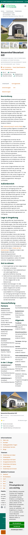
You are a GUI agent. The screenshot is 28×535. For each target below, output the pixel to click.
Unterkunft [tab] (5, 84)
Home (2, 11)
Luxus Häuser (7, 466)
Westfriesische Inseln (8, 13)
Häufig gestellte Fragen (10, 445)
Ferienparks (6, 457)
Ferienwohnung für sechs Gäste (13, 126)
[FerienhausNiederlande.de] (8, 6)
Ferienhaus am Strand (9, 469)
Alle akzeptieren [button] (17, 523)
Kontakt (5, 442)
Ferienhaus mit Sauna (9, 464)
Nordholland (6, 477)
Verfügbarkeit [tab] (16, 84)
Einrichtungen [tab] (6, 88)
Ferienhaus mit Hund (9, 460)
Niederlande (18, 11)
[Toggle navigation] (25, 6)
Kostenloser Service (9, 447)
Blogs (4, 449)
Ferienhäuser (9, 11)
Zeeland (5, 474)
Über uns (5, 440)
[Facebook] (2, 507)
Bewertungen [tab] (6, 92)
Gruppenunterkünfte (9, 462)
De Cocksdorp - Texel (9, 14)
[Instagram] (5, 507)
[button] (25, 29)
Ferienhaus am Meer (9, 455)
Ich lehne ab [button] (17, 526)
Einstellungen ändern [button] (17, 529)
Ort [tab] (14, 88)
